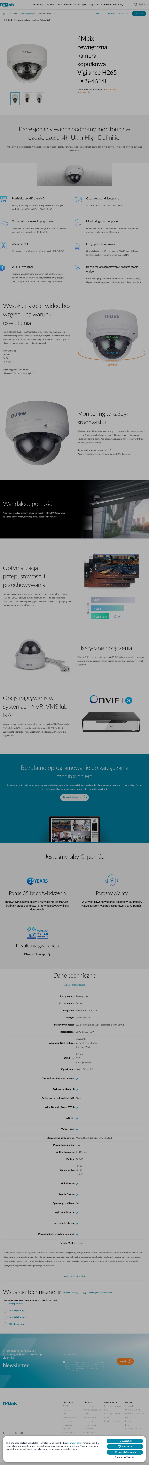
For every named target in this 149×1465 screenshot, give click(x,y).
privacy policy (76, 1443)
